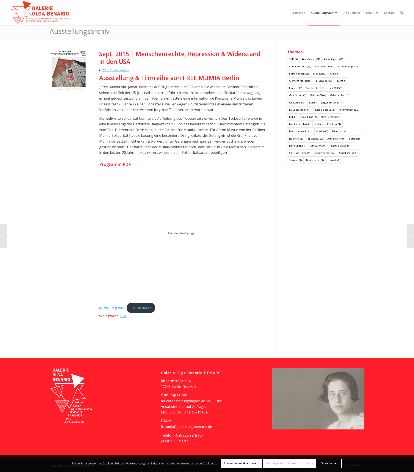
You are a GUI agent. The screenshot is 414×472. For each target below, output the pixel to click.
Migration (339, 131)
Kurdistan (309, 116)
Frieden (312, 88)
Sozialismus (347, 152)
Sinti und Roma (299, 152)
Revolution (297, 145)
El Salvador (324, 80)
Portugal (355, 138)
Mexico (322, 131)
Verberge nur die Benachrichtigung (289, 463)
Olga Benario (336, 138)
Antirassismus (324, 66)
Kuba (293, 116)
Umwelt (334, 160)
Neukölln (296, 138)
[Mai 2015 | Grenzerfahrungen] (3, 236)
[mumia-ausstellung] (69, 70)
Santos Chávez (341, 145)
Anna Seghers (333, 59)
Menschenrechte (300, 131)
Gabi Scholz (297, 95)
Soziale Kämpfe (324, 152)
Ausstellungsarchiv (80, 31)
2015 (105, 70)
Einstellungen (330, 463)
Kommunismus (349, 109)
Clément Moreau (300, 80)
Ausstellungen (119, 70)
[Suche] (401, 12)
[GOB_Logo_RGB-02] (39, 12)
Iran (313, 102)
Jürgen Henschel (332, 102)
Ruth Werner (318, 145)
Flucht (341, 80)
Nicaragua (315, 138)
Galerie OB (318, 95)
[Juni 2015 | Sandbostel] (410, 236)
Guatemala (297, 102)
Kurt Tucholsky (331, 116)
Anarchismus (311, 59)
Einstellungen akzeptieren (241, 463)
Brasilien (319, 73)
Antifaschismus (300, 66)
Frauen (295, 88)
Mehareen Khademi (327, 124)
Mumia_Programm (111, 308)
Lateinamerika (299, 124)
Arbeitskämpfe (348, 66)
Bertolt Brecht (299, 73)
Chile (334, 73)
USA (123, 316)
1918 (293, 59)
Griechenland (339, 95)
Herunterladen (141, 308)
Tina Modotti (315, 160)
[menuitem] (298, 12)
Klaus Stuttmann (300, 109)
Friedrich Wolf (332, 88)
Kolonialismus (324, 109)
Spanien (295, 160)
